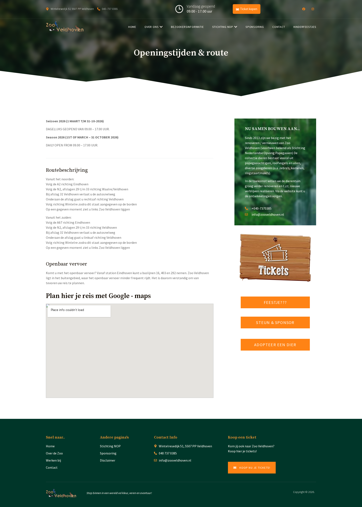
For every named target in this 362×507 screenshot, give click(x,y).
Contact (278, 27)
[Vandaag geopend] (179, 9)
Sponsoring (255, 27)
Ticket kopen (248, 9)
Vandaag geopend (201, 6)
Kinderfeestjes (304, 27)
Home (132, 27)
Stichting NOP (222, 27)
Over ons (152, 27)
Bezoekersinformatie (187, 27)
